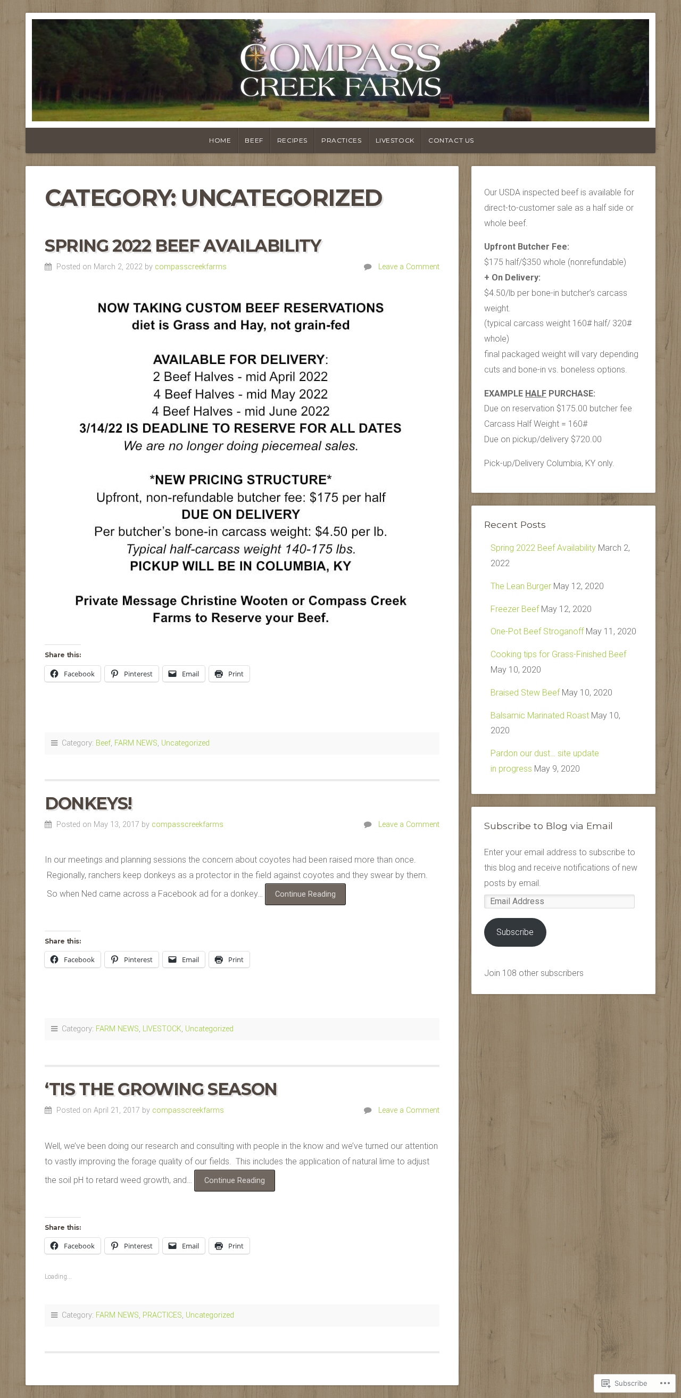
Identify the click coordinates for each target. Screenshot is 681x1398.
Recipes (292, 140)
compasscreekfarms (191, 266)
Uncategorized (185, 743)
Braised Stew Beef (525, 693)
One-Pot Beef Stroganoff (537, 631)
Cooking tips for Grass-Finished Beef (558, 654)
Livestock (395, 140)
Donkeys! (88, 803)
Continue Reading (300, 894)
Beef (254, 140)
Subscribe (515, 932)
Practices (341, 140)
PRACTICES (162, 1315)
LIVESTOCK (162, 1028)
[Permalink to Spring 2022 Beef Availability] (242, 463)
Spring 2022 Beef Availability (182, 245)
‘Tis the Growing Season (161, 1089)
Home (220, 140)
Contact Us (451, 140)
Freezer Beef (515, 609)
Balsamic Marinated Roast (540, 715)
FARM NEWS (135, 743)
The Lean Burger (521, 586)
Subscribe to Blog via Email (548, 825)
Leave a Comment (408, 266)
